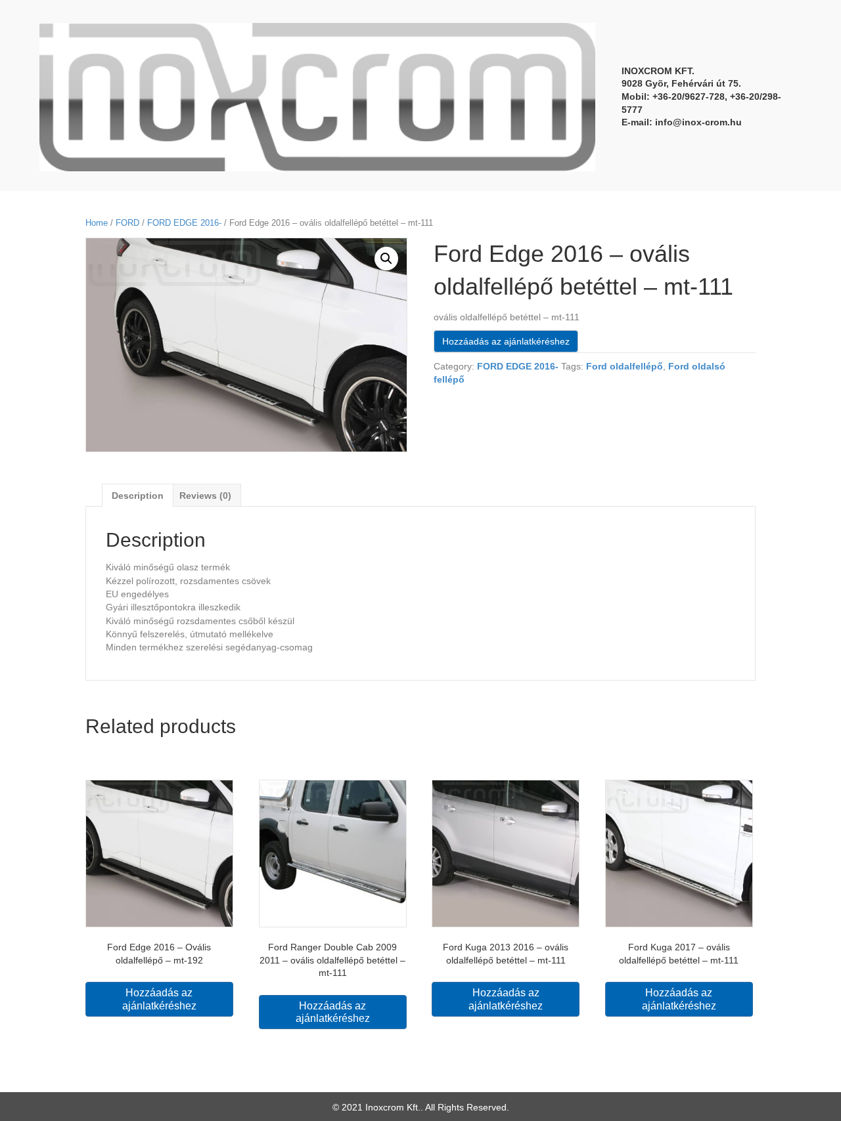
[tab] (137, 495)
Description (138, 495)
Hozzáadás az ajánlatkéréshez (506, 341)
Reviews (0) (205, 495)
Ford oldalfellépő (624, 366)
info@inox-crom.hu (698, 122)
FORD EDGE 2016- (184, 223)
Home (96, 223)
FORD (127, 223)
